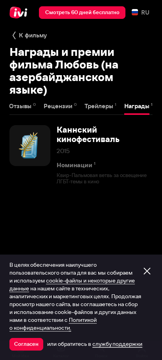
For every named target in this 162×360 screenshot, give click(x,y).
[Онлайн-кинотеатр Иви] (20, 12)
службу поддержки (117, 344)
